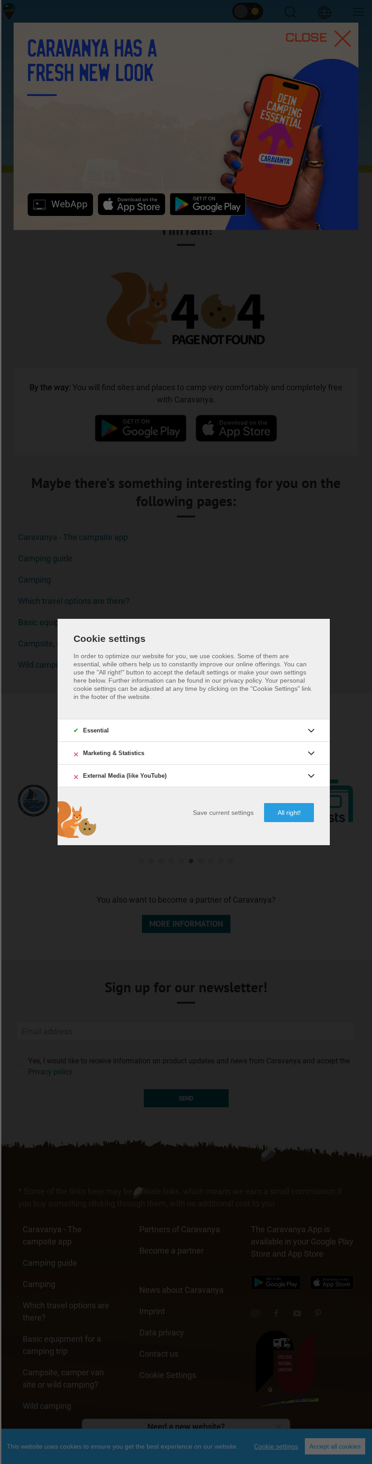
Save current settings (223, 812)
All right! (289, 812)
